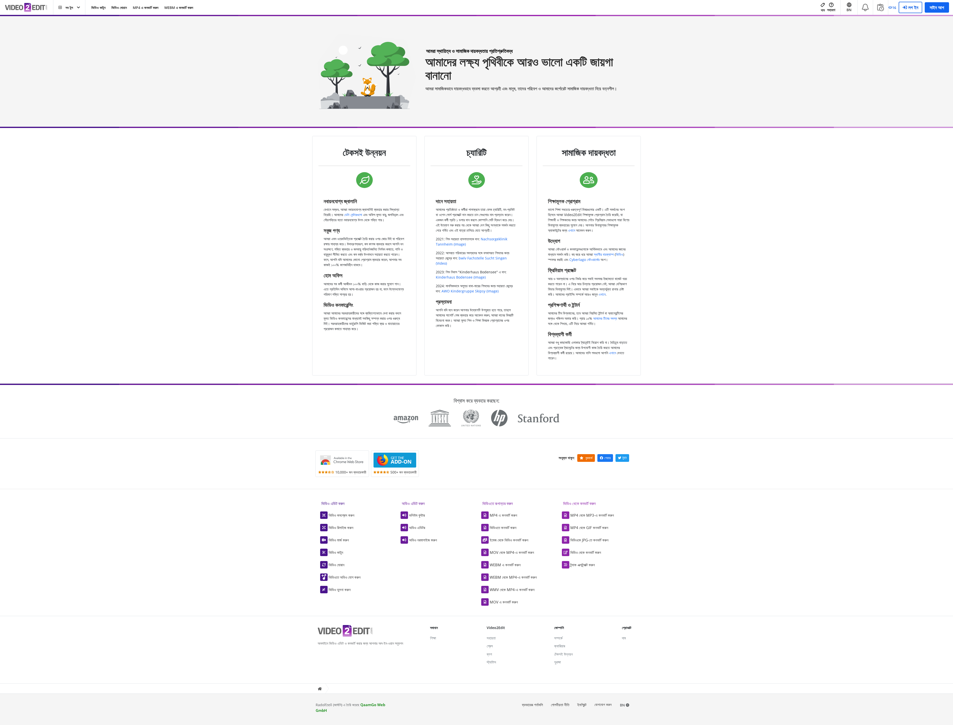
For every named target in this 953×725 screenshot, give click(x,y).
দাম (823, 10)
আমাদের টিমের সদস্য (605, 318)
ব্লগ (489, 654)
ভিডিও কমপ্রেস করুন (341, 515)
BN (623, 705)
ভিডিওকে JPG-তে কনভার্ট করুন (589, 539)
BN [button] (849, 9)
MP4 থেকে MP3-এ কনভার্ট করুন (592, 515)
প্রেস (490, 645)
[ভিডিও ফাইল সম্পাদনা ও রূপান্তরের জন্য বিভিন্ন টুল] (29, 7)
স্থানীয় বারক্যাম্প (604, 254)
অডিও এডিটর (417, 527)
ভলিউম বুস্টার (417, 515)
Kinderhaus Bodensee (454, 277)
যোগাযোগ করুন (603, 704)
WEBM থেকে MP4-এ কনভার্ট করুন (513, 577)
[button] (69, 7)
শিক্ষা (433, 637)
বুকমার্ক (588, 458)
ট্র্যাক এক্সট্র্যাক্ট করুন (582, 564)
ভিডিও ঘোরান (119, 7)
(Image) (460, 244)
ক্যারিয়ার (559, 645)
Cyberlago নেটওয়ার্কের (584, 259)
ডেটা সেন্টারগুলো (353, 214)
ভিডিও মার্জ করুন (339, 539)
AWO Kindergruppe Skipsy (463, 291)
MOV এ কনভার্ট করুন (504, 601)
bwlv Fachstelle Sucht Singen (483, 258)
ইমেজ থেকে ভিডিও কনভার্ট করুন (509, 539)
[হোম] (319, 689)
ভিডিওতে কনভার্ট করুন (503, 527)
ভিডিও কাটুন (98, 7)
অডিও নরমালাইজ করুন (423, 539)
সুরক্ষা (557, 662)
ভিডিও (619, 254)
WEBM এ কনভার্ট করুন (178, 7)
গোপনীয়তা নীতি (560, 704)
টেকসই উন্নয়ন (563, 654)
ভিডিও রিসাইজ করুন (341, 527)
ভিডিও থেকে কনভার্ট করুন (585, 552)
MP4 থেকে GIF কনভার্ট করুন (589, 527)
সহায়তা (831, 9)
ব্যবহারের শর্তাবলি (532, 704)
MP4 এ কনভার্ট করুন (145, 7)
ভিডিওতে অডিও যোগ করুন (345, 577)
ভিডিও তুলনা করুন (340, 589)
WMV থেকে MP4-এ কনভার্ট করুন (512, 589)
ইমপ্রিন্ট (581, 704)
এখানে (571, 230)
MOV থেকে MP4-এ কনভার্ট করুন (512, 552)
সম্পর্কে (558, 637)
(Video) (441, 263)
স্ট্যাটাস (491, 662)
